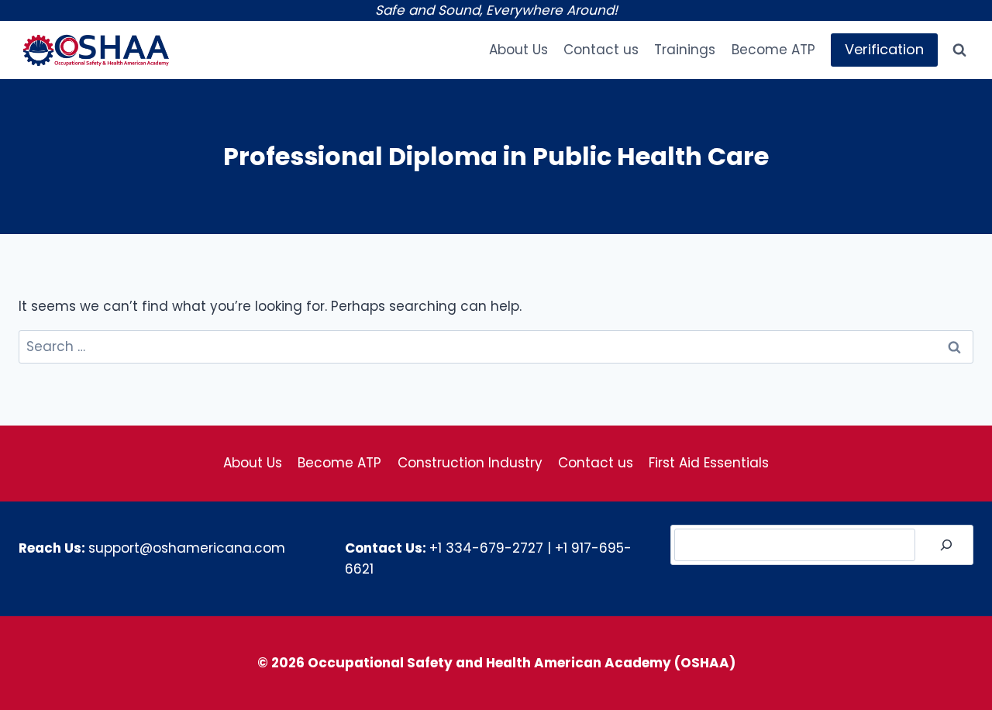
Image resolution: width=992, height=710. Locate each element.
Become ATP (773, 49)
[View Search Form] (959, 50)
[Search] (946, 545)
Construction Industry (470, 462)
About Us (518, 49)
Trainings (684, 49)
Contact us (601, 49)
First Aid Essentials (709, 462)
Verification (884, 49)
